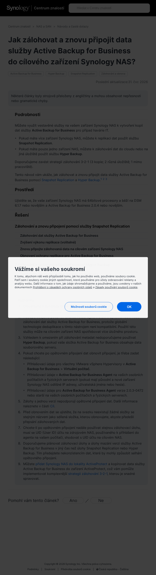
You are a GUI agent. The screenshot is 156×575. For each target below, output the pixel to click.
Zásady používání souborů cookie (116, 287)
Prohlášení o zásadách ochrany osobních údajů (62, 287)
